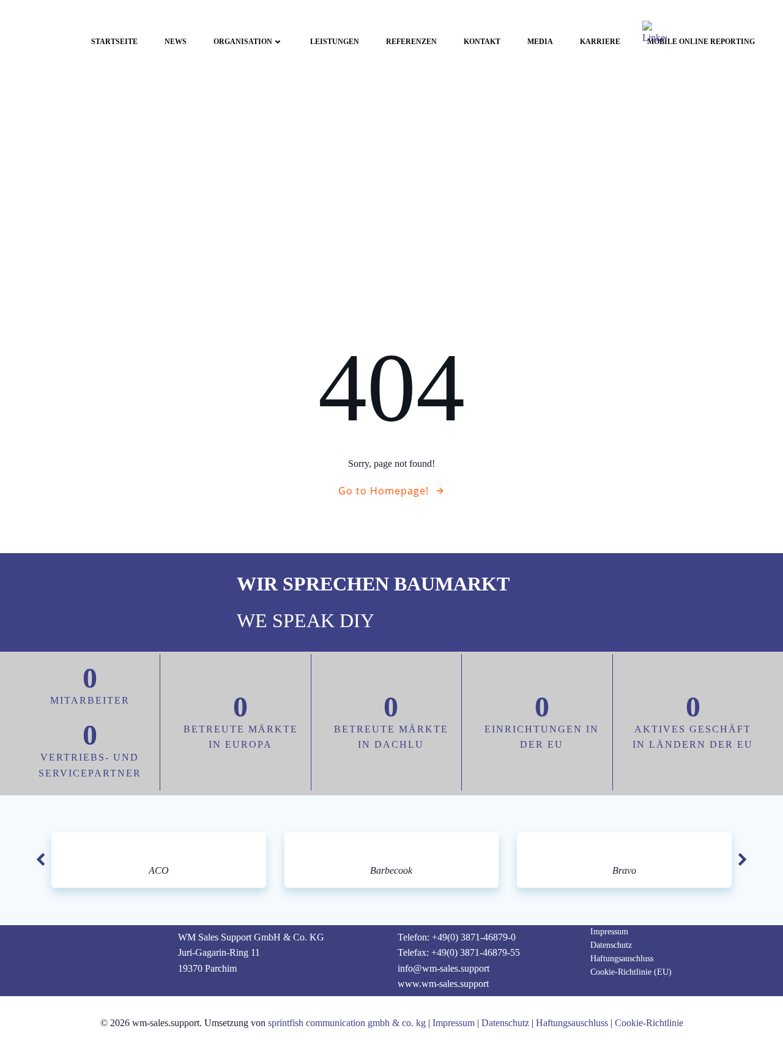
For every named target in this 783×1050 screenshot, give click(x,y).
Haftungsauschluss (621, 958)
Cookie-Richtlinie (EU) (631, 972)
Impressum (609, 931)
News (176, 41)
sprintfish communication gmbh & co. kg (347, 1023)
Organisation (242, 41)
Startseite (114, 41)
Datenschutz (611, 945)
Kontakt (482, 41)
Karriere (600, 41)
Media (540, 41)
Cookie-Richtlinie (649, 1023)
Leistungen (334, 41)
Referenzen (411, 41)
